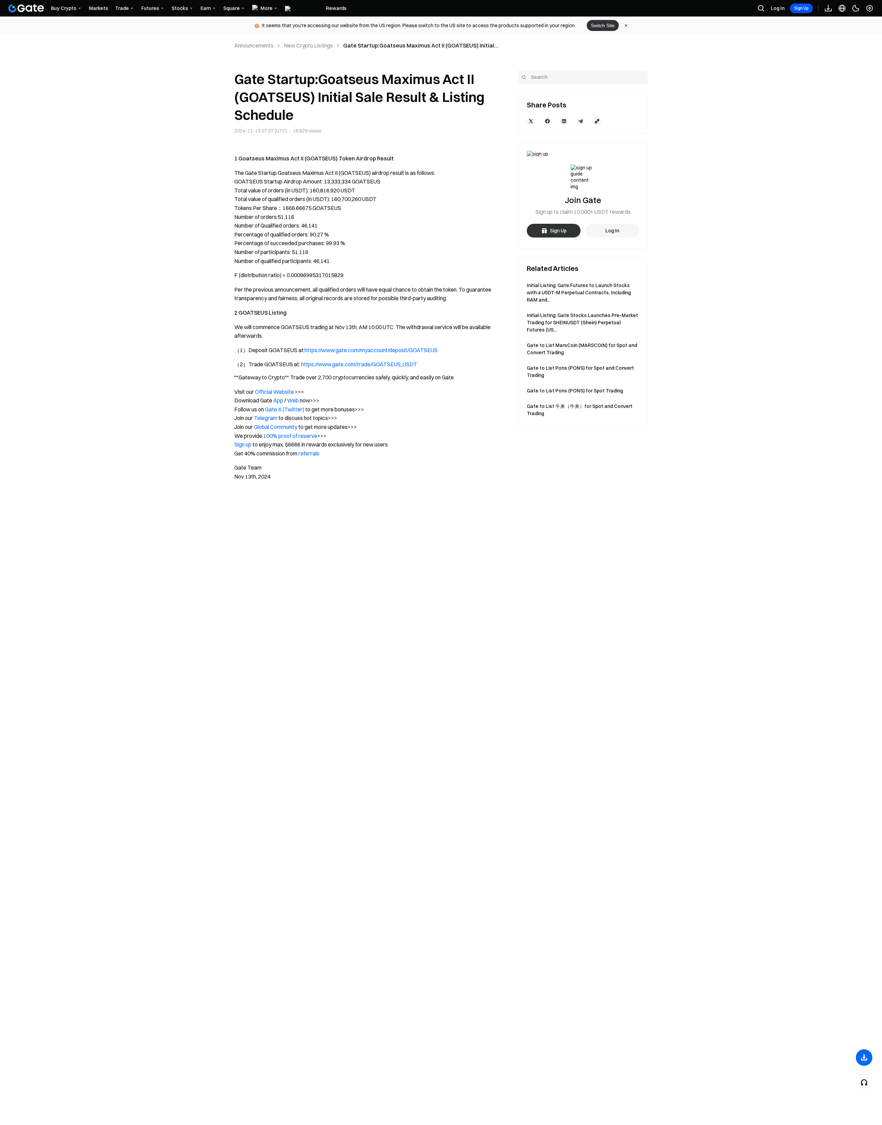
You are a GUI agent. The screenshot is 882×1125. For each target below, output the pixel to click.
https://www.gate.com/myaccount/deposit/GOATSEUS (371, 350)
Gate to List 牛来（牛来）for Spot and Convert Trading (580, 410)
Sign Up (801, 8)
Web (293, 400)
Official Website (274, 391)
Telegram (265, 417)
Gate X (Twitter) (284, 409)
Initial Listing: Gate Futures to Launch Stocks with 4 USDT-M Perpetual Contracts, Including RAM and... (579, 292)
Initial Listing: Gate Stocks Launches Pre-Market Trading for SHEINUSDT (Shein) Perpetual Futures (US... (582, 322)
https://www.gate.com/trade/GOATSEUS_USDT (359, 364)
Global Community (275, 426)
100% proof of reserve (290, 435)
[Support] (864, 1082)
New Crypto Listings (308, 45)
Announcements (254, 45)
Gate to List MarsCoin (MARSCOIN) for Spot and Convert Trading (582, 349)
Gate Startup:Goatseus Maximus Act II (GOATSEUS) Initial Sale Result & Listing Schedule (418, 46)
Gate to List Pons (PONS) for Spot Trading (575, 391)
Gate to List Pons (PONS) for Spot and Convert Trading (580, 371)
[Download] (864, 1057)
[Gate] (26, 8)
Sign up (243, 444)
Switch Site (603, 25)
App (278, 400)
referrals (308, 453)
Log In (777, 8)
